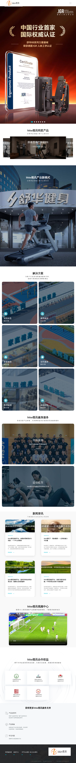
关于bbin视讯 (25, 752)
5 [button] (40, 121)
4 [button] (38, 121)
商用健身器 (8, 752)
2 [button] (34, 121)
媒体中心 (16, 752)
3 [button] (36, 121)
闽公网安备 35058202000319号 (63, 761)
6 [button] (42, 121)
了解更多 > (37, 448)
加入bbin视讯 (33, 752)
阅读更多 (10, 552)
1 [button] (32, 121)
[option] (38, 65)
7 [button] (44, 121)
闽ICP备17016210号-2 (47, 761)
